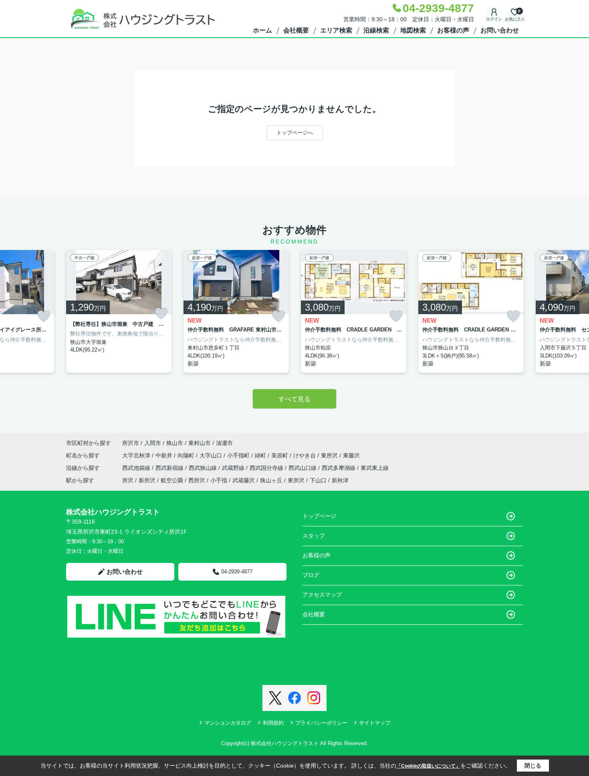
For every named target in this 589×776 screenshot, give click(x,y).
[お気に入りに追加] (43, 316)
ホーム (262, 30)
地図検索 (413, 30)
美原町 (280, 455)
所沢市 (130, 443)
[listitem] (119, 311)
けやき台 (305, 455)
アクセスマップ (322, 594)
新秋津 (340, 480)
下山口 (318, 480)
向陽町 (187, 455)
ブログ (311, 575)
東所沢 (330, 455)
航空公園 (172, 480)
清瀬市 (224, 443)
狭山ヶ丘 (271, 480)
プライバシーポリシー (321, 723)
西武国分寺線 (267, 468)
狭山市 (174, 443)
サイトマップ (374, 723)
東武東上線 (375, 468)
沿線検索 (376, 30)
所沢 (127, 480)
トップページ (319, 516)
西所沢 (196, 480)
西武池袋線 (137, 468)
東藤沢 (351, 455)
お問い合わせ (499, 30)
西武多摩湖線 (339, 468)
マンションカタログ (227, 723)
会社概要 (296, 30)
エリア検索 (336, 30)
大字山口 (212, 455)
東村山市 (199, 443)
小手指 (218, 480)
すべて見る (294, 399)
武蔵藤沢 (243, 480)
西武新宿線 (170, 468)
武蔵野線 (234, 468)
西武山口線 (303, 468)
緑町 (261, 455)
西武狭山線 (203, 468)
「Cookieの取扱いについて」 (428, 766)
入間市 (152, 443)
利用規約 (273, 723)
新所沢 (147, 480)
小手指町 (239, 455)
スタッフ (314, 535)
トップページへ (294, 133)
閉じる (532, 765)
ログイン (494, 19)
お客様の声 (453, 30)
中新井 (164, 455)
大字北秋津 (137, 455)
